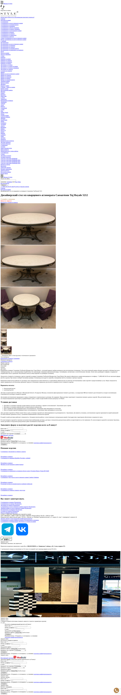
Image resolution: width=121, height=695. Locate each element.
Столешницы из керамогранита (9, 24)
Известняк (4, 96)
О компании (4, 145)
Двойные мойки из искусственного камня (12, 508)
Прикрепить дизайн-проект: (13, 631)
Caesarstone (4, 108)
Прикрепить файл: (6, 439)
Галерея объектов (5, 143)
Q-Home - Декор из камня (8, 87)
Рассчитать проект (6, 172)
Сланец (3, 97)
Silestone (3, 118)
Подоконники (4, 42)
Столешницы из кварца (7, 32)
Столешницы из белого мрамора (10, 27)
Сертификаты (4, 152)
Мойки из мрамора (6, 77)
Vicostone (3, 124)
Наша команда (5, 149)
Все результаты (5, 183)
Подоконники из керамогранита (10, 48)
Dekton (3, 129)
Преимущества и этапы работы (9, 151)
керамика (9, 182)
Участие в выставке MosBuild (9, 158)
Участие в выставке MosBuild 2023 (10, 161)
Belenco (3, 106)
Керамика (3, 127)
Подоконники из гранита (8, 47)
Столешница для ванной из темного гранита (13, 451)
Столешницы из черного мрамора (10, 29)
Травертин (4, 99)
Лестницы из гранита (7, 69)
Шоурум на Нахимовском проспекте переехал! (21, 17)
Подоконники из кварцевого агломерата (12, 50)
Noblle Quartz (4, 112)
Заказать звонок (24, 186)
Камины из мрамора (6, 62)
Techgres (3, 137)
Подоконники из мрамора (8, 45)
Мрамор (3, 91)
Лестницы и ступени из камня (9, 66)
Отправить (4, 444)
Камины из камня (6, 59)
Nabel (2, 136)
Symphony (3, 123)
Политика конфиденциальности (23, 518)
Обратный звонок (6, 167)
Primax (2, 114)
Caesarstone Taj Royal (6, 361)
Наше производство (6, 148)
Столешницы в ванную (7, 36)
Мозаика (3, 84)
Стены (2, 56)
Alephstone (4, 102)
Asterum (3, 103)
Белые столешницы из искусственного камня (13, 39)
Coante (2, 109)
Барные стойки (5, 85)
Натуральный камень (7, 90)
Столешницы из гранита (7, 33)
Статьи (3, 154)
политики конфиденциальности (43, 443)
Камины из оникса (6, 63)
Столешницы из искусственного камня (12, 23)
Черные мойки (5, 82)
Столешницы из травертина (8, 35)
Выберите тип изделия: (7, 433)
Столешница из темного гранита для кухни (13, 490)
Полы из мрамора (6, 54)
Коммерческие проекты (7, 140)
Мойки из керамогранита (8, 79)
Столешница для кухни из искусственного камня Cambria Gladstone (20, 477)
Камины (3, 57)
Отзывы (3, 146)
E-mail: (3, 432)
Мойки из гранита (6, 75)
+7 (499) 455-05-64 (6, 186)
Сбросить (3, 185)
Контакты (3, 166)
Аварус (3, 126)
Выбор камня (4, 88)
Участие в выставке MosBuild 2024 (10, 163)
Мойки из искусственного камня (10, 74)
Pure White (18, 182)
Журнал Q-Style (7, 3)
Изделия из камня (6, 20)
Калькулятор (4, 17)
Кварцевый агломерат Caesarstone (10, 358)
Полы (2, 51)
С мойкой (3, 41)
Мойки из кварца (5, 78)
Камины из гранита (6, 60)
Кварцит (3, 94)
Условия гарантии (6, 157)
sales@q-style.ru (5, 170)
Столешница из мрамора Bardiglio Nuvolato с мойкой (15, 458)
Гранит (3, 93)
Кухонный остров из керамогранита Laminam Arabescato (16, 484)
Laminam (3, 135)
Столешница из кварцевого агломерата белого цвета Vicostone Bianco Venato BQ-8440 (25, 471)
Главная (3, 19)
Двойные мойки (5, 81)
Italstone (3, 133)
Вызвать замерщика (6, 169)
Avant (2, 105)
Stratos (2, 121)
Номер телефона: (6, 430)
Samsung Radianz (5, 117)
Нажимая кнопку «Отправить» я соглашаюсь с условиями (26, 443)
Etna (2, 111)
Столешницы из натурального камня (11, 30)
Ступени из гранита (6, 71)
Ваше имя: (4, 428)
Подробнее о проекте (7, 456)
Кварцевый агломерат (7, 100)
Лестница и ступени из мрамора (10, 68)
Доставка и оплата (6, 155)
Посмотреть (17, 502)
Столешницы (4, 21)
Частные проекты (6, 142)
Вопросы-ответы (5, 164)
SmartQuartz (4, 120)
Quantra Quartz (5, 115)
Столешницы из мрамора (8, 26)
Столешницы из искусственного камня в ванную (14, 506)
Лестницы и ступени (6, 65)
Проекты (3, 139)
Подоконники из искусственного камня (12, 44)
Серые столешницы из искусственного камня (13, 38)
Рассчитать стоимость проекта (9, 202)
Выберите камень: (6, 667)
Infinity (2, 132)
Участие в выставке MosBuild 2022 (10, 160)
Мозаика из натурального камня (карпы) (12, 464)
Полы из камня (5, 53)
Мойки (3, 72)
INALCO (3, 130)
